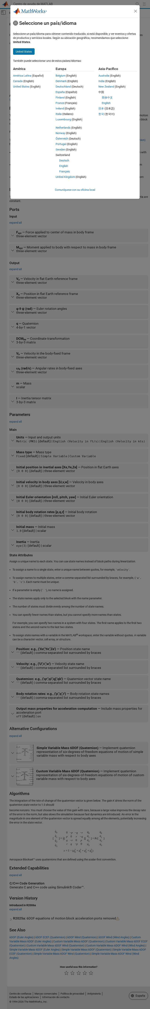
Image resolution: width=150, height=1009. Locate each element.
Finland (60, 97)
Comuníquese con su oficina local (75, 189)
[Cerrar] (135, 11)
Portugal (61, 144)
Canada (18, 81)
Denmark (61, 81)
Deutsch (64, 160)
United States (21, 86)
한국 (101, 114)
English (63, 166)
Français (64, 171)
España (60, 92)
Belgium (60, 75)
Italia (59, 114)
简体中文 (107, 97)
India (101, 81)
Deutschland (63, 86)
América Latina (22, 75)
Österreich (62, 138)
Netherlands (63, 127)
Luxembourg (63, 119)
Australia (103, 75)
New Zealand (106, 86)
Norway (60, 133)
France (60, 103)
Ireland (60, 108)
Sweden (60, 149)
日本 (101, 108)
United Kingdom (65, 176)
